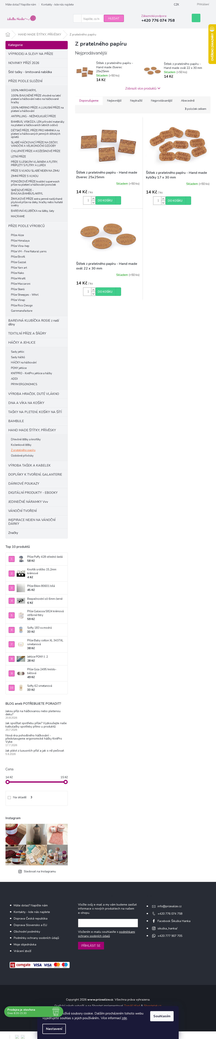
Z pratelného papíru (23, 450)
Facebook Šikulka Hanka (174, 921)
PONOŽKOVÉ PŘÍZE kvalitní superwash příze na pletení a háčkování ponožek (35, 183)
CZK (176, 5)
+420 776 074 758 (170, 914)
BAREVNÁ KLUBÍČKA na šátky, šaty (32, 211)
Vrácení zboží (22, 951)
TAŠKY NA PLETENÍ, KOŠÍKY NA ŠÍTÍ (35, 412)
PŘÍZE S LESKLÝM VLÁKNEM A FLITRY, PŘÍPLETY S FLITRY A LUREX (34, 163)
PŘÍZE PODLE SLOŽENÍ (25, 81)
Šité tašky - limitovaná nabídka (30, 72)
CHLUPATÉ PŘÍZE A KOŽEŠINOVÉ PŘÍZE (35, 151)
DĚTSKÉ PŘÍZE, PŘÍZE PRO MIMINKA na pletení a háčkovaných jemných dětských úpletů (35, 134)
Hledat (113, 18)
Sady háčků (18, 357)
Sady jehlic (17, 352)
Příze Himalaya (20, 241)
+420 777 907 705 (170, 936)
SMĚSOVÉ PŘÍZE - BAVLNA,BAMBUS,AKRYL (27, 192)
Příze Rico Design (22, 305)
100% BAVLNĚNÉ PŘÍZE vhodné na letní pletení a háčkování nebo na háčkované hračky (36, 99)
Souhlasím (161, 1016)
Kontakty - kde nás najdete (57, 5)
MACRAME (18, 216)
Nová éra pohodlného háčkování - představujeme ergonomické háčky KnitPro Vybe (33, 739)
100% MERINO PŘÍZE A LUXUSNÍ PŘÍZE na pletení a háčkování (37, 109)
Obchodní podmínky (27, 932)
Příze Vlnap (18, 300)
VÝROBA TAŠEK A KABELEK (29, 465)
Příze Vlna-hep (20, 246)
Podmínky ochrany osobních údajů (36, 938)
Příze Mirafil (18, 278)
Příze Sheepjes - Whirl (25, 295)
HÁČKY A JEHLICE (21, 342)
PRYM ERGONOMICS (24, 384)
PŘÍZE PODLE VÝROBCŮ (26, 226)
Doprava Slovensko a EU (30, 925)
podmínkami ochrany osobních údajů (106, 934)
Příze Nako (17, 273)
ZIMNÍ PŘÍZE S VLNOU (24, 176)
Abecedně (187, 101)
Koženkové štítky (21, 445)
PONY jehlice (19, 368)
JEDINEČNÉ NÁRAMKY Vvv (28, 502)
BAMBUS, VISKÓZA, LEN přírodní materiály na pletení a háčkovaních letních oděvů (37, 123)
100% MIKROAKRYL (23, 90)
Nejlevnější (114, 101)
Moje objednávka (25, 944)
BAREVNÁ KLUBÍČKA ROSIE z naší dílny (33, 322)
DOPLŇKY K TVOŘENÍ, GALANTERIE (35, 474)
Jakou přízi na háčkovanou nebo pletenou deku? (33, 713)
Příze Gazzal (18, 262)
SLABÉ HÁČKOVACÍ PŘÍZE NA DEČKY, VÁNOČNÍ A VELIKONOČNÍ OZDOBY (34, 144)
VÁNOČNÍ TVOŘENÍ (22, 511)
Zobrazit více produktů (140, 88)
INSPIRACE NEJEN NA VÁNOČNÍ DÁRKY (31, 522)
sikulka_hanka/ (167, 928)
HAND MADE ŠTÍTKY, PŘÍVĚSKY (32, 430)
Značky (13, 533)
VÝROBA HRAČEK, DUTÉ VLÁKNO (33, 394)
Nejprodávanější (161, 101)
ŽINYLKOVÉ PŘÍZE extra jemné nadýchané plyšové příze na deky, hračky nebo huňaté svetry (37, 202)
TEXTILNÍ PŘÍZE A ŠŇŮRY (27, 333)
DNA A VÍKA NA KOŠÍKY (26, 403)
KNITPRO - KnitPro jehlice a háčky (31, 373)
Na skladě (22, 797)
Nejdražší (136, 101)
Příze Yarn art (19, 268)
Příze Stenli (18, 289)
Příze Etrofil (18, 257)
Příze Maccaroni (20, 284)
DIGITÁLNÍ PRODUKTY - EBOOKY (33, 493)
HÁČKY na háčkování (23, 362)
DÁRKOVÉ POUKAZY (23, 483)
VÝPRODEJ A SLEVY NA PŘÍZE (30, 54)
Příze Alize (17, 235)
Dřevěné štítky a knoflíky (26, 439)
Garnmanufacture (21, 311)
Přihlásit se (91, 945)
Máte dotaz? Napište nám (20, 5)
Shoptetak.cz (152, 1006)
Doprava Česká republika (30, 919)
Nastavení (54, 1029)
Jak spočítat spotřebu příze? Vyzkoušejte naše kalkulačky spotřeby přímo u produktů (36, 725)
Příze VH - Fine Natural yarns (29, 251)
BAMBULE (16, 421)
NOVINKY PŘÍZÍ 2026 (23, 63)
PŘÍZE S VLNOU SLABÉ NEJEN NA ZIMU (35, 171)
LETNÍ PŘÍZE (18, 157)
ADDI (14, 379)
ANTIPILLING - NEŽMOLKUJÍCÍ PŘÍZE (33, 116)
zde (124, 1018)
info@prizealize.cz (169, 906)
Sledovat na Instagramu (40, 871)
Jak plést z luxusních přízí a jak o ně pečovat (34, 750)
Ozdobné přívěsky (22, 456)
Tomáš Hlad (132, 1006)
